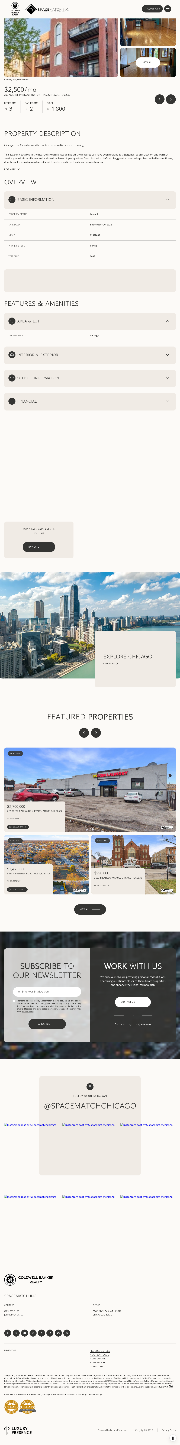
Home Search (97, 1362)
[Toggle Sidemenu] (167, 8)
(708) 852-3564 (142, 1024)
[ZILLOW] (58, 1333)
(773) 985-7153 (152, 8)
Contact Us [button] (96, 1366)
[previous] (84, 733)
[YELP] (41, 1333)
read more (109, 663)
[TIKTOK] (49, 1333)
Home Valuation (99, 1358)
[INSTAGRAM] (16, 1333)
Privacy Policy (28, 1011)
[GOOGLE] (66, 1333)
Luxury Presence (118, 1430)
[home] (27, 1413)
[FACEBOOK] (7, 1333)
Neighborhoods (99, 1354)
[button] (133, 1002)
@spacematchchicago (90, 1105)
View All (148, 62)
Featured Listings (100, 1351)
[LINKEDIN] (33, 1333)
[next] (96, 733)
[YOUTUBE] (24, 1333)
